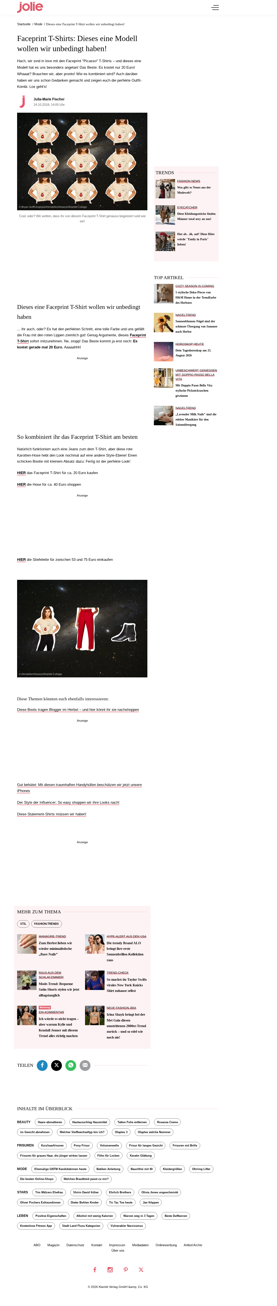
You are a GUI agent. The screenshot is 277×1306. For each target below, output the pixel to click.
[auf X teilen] (56, 1065)
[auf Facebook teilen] (42, 1065)
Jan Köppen (151, 1202)
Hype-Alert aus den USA (126, 936)
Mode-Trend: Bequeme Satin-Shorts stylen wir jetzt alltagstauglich (59, 989)
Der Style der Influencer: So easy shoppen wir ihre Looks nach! (68, 802)
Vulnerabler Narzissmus (127, 1225)
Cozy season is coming (195, 286)
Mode (22, 1169)
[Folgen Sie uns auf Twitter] (141, 1269)
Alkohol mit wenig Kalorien (94, 1215)
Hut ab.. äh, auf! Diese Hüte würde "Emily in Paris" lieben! (195, 239)
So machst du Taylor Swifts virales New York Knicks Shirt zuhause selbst (127, 985)
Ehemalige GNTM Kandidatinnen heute (60, 1169)
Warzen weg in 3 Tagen (138, 1215)
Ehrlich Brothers (120, 1192)
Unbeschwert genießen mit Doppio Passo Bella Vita (196, 375)
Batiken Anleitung (108, 1169)
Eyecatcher (187, 207)
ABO (37, 1245)
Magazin (53, 1245)
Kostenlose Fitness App (36, 1225)
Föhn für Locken (108, 1155)
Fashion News (188, 181)
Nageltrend (186, 315)
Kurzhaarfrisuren (52, 1145)
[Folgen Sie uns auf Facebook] (94, 1269)
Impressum (117, 1245)
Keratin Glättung (141, 1155)
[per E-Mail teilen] (85, 1065)
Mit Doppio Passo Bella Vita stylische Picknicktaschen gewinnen (194, 390)
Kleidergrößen (172, 1169)
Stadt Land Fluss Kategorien (81, 1225)
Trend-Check (118, 972)
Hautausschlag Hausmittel (89, 1122)
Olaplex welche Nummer (154, 1132)
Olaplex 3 (121, 1132)
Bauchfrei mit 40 (142, 1169)
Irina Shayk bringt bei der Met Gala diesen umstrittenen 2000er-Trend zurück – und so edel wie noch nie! (126, 1026)
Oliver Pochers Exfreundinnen (40, 1202)
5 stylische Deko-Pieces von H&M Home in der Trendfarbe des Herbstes (196, 297)
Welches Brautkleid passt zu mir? (86, 1179)
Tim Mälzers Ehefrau (49, 1192)
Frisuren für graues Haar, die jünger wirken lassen (53, 1155)
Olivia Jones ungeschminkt (160, 1192)
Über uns (117, 1250)
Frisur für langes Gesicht (146, 1145)
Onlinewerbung (166, 1245)
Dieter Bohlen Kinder (85, 1202)
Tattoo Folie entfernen (132, 1122)
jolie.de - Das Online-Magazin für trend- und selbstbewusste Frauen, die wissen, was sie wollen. (30, 7)
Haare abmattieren (50, 1122)
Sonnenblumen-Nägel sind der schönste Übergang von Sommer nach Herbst (196, 326)
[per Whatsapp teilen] (70, 1065)
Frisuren (25, 1145)
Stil (23, 923)
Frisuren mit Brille (185, 1145)
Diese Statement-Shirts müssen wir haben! (51, 814)
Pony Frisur (82, 1145)
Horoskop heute (190, 344)
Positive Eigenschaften (50, 1215)
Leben (22, 1215)
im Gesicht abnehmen (35, 1132)
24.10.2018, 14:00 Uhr (49, 104)
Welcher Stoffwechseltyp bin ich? (82, 1132)
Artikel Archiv (193, 1245)
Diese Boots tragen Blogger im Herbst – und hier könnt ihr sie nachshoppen (78, 710)
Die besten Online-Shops (36, 1179)
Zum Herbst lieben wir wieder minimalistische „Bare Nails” (55, 948)
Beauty (24, 1122)
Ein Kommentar (51, 1012)
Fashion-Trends (46, 923)
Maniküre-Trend (52, 936)
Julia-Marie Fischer (49, 99)
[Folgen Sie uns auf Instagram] (110, 1269)
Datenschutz (75, 1245)
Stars (22, 1192)
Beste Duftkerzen (176, 1215)
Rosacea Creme (167, 1122)
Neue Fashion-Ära (121, 1008)
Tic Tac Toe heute (120, 1202)
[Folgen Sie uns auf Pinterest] (125, 1269)
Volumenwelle (109, 1145)
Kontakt (96, 1245)
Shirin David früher (86, 1192)
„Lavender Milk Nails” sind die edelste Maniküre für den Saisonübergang (196, 419)
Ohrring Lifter (201, 1169)
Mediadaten (140, 1245)
